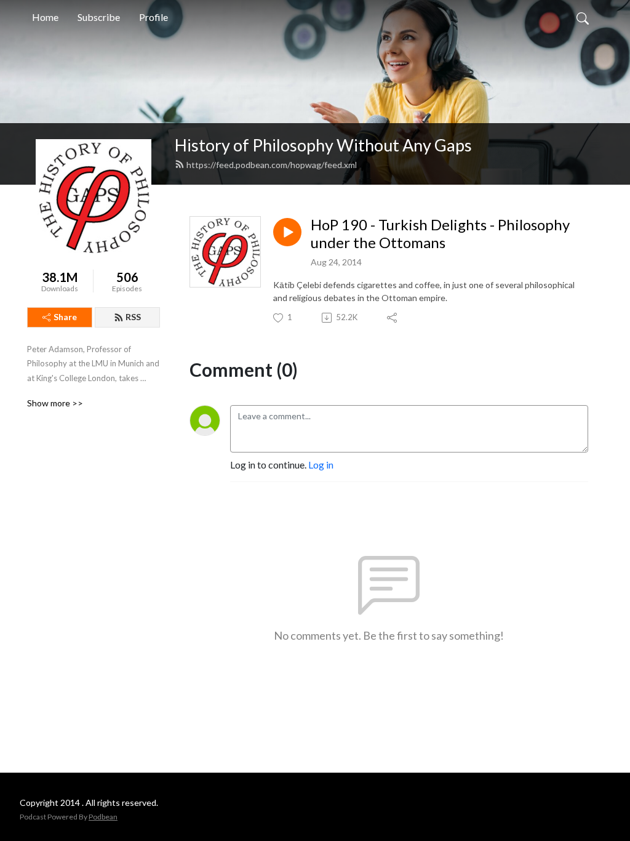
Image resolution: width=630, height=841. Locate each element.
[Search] (583, 17)
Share (65, 317)
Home (45, 17)
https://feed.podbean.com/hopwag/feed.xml (271, 164)
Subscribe (99, 17)
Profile (153, 17)
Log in (320, 464)
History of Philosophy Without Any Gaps (323, 145)
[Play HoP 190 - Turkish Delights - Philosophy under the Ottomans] (287, 232)
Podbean (103, 816)
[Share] (393, 318)
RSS (133, 317)
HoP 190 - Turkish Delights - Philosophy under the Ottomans (440, 233)
